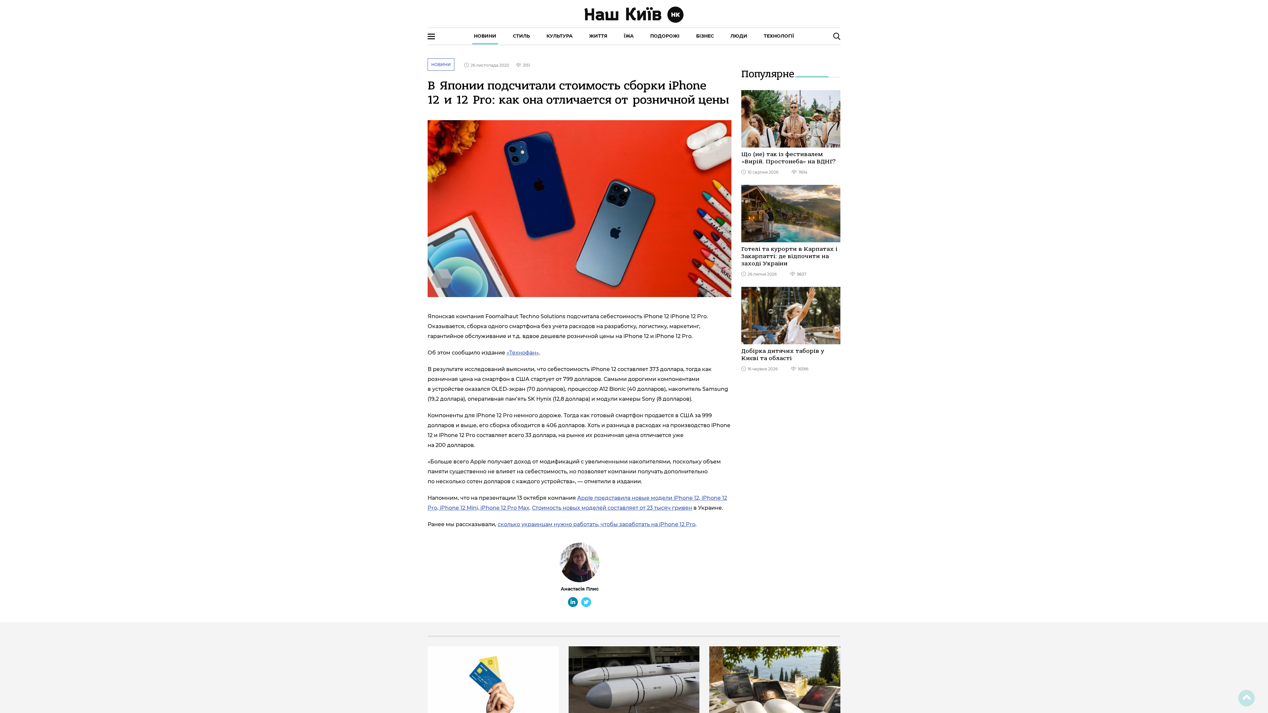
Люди (738, 36)
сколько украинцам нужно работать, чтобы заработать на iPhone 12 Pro (596, 524)
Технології (779, 36)
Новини (485, 36)
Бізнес (705, 36)
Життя (598, 36)
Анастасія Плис (580, 589)
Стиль (521, 36)
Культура (559, 36)
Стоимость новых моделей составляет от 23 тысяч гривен (612, 508)
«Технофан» (523, 353)
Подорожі (665, 36)
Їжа (629, 36)
